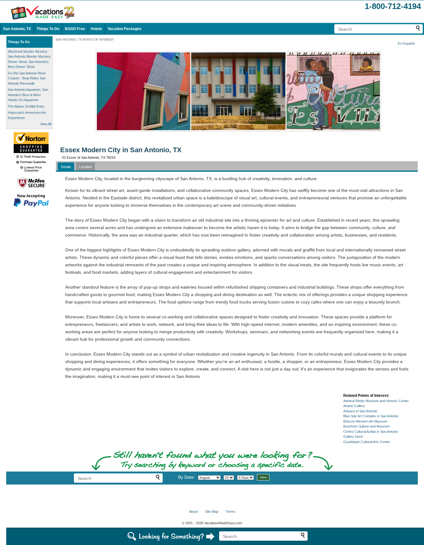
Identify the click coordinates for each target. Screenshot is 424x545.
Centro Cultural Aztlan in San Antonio (370, 431)
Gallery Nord (353, 436)
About (193, 511)
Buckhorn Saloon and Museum (366, 426)
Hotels (96, 29)
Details (66, 167)
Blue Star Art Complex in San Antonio (370, 416)
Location (85, 167)
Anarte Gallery (354, 406)
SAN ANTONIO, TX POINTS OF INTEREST (85, 39)
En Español (406, 43)
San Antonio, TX (17, 29)
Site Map (211, 511)
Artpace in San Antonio (360, 411)
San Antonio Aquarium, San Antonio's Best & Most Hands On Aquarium (28, 95)
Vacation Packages (125, 29)
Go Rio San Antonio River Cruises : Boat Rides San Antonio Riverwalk (27, 78)
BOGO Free (75, 29)
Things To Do (48, 29)
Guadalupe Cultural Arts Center (366, 442)
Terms (230, 511)
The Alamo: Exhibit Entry (26, 106)
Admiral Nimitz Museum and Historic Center (376, 401)
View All (45, 124)
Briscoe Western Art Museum (365, 421)
